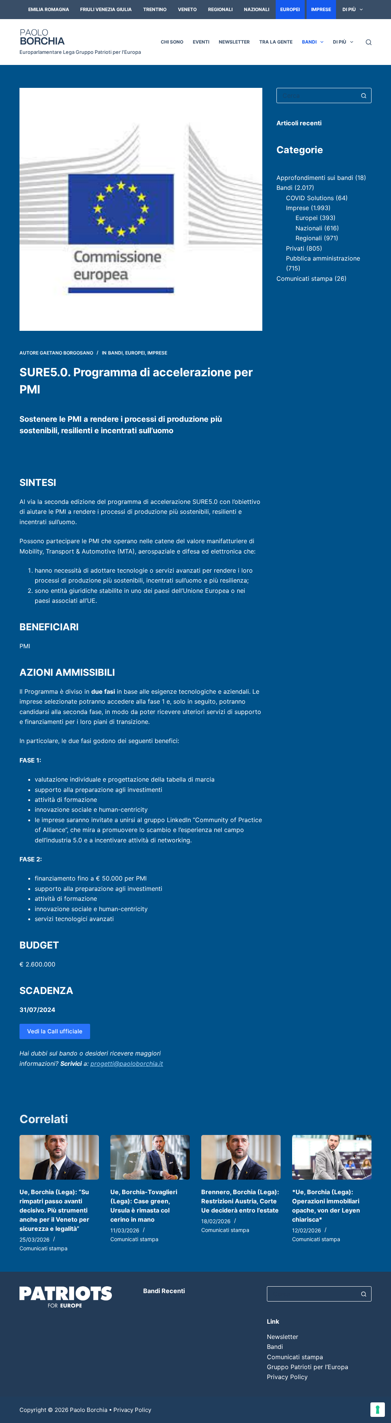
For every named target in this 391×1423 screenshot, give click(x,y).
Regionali (220, 9)
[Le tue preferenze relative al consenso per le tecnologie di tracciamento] (377, 1409)
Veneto (187, 9)
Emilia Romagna (48, 9)
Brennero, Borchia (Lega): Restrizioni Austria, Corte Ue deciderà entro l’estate (240, 1201)
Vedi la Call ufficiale (54, 1031)
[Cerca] (369, 42)
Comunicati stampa (304, 278)
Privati (295, 248)
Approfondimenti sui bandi (314, 177)
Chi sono (172, 42)
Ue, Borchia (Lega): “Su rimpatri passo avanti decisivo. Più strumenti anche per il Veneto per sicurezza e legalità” (54, 1210)
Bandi (309, 42)
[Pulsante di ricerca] (364, 95)
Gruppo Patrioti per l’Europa (307, 1367)
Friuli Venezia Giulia (106, 9)
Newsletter (234, 42)
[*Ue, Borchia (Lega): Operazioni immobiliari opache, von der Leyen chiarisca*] (332, 1157)
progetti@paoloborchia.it (126, 1063)
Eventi (201, 42)
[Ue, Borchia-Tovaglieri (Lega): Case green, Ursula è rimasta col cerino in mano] (150, 1157)
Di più (349, 9)
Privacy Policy (287, 1377)
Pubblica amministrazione (323, 258)
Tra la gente (275, 42)
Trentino (154, 9)
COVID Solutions (310, 198)
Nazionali (256, 9)
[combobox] (317, 95)
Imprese (321, 9)
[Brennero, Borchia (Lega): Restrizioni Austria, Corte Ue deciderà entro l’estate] (241, 1157)
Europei (290, 9)
